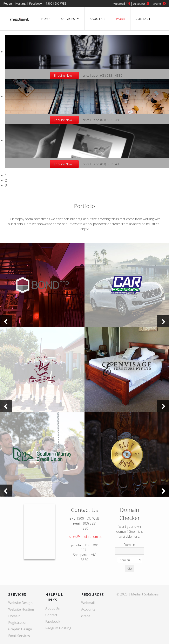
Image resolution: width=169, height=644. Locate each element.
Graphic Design (20, 629)
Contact (51, 615)
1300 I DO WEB (56, 3)
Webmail (119, 4)
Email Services (19, 635)
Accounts (139, 4)
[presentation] (6, 321)
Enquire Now (63, 75)
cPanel (157, 4)
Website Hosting (21, 609)
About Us (52, 608)
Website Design (20, 602)
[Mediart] (19, 19)
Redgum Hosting (14, 3)
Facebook (35, 3)
